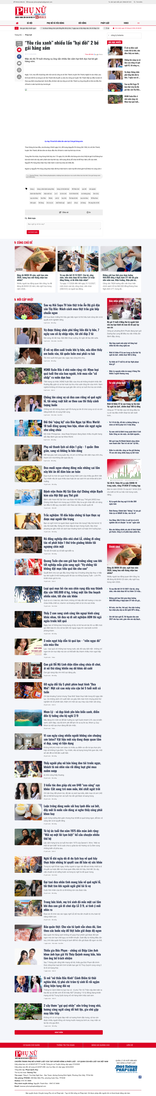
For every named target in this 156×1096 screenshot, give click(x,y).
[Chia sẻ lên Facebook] (19, 56)
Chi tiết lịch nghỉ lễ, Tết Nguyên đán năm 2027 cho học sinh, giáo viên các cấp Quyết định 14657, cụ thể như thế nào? (124, 618)
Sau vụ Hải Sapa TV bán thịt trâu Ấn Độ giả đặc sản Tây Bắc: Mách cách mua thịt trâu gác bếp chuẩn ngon (72, 309)
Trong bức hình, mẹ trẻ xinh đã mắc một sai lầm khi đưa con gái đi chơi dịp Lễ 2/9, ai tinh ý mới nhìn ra (72, 906)
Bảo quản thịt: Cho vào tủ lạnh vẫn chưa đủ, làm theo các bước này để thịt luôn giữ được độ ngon (72, 928)
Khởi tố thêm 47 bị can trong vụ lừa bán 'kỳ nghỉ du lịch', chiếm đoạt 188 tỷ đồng (125, 353)
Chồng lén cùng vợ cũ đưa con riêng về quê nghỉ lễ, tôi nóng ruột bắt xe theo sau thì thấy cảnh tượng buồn (72, 401)
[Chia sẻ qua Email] (19, 63)
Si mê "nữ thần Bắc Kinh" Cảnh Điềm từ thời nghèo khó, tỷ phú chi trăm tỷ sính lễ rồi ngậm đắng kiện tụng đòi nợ (71, 982)
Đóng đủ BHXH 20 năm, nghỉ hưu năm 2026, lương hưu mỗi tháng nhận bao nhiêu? (32, 277)
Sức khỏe (54, 606)
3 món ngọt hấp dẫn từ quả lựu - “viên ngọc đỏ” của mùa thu (72, 642)
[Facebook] (140, 1077)
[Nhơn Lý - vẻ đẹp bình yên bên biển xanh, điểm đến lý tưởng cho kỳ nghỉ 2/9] (28, 718)
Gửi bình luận (33, 232)
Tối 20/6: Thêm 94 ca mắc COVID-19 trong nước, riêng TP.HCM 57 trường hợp (123, 484)
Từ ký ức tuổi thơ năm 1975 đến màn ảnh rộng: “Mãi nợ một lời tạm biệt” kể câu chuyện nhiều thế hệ (71, 834)
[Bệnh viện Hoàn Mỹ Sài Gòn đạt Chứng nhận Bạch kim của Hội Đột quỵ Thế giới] (28, 497)
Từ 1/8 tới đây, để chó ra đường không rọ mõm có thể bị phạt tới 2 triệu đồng (124, 423)
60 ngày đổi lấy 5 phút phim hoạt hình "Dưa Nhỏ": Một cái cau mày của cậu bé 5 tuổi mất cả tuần (72, 688)
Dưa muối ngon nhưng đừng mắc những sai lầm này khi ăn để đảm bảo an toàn (72, 469)
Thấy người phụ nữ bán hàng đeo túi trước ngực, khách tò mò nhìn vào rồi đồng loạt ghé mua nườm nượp (72, 767)
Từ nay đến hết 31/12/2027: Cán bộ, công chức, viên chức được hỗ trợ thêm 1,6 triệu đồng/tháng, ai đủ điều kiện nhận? (77, 277)
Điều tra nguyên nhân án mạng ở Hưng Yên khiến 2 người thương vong (124, 372)
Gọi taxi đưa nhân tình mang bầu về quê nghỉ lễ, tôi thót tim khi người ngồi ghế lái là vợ (72, 884)
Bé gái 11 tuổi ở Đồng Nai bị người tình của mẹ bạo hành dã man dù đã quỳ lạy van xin (123, 324)
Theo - (63, 176)
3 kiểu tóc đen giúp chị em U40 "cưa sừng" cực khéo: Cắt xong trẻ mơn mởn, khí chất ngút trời (72, 787)
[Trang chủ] (17, 22)
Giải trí (53, 390)
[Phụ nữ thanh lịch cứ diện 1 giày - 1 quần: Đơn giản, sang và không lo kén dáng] (28, 453)
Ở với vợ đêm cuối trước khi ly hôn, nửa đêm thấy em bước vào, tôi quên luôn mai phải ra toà (103, 28)
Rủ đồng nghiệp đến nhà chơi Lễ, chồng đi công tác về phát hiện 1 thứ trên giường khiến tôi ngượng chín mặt (72, 542)
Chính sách (114, 546)
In (90, 212)
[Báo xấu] (19, 77)
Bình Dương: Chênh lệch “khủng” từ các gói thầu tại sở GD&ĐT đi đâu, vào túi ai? (125, 512)
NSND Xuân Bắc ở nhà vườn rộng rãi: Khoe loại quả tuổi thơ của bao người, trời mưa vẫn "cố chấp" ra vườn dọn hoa (71, 373)
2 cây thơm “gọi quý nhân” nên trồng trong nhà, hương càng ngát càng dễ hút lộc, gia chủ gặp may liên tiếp (72, 1009)
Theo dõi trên (89, 54)
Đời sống (53, 323)
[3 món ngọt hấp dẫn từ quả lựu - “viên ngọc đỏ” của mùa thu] (28, 647)
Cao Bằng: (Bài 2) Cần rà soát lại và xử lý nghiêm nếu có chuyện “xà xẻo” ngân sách (124, 521)
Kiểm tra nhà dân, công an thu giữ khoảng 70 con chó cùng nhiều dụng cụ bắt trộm (124, 451)
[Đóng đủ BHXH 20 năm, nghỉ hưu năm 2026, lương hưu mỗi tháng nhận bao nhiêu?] (35, 259)
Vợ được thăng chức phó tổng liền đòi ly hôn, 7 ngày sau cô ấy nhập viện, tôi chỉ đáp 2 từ (39, 28)
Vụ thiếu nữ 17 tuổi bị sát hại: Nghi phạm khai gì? (124, 363)
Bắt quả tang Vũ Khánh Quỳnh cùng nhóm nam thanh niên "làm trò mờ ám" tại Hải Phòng (124, 442)
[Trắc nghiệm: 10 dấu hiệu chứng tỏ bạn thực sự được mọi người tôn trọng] (28, 521)
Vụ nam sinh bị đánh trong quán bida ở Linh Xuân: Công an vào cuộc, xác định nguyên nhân (125, 432)
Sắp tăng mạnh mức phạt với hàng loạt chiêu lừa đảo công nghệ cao (123, 344)
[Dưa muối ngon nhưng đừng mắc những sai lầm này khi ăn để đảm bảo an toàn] (28, 474)
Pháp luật (19, 269)
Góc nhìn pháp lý (117, 301)
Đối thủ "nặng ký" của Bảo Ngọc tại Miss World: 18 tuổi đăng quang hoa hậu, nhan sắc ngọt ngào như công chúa (73, 426)
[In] (19, 70)
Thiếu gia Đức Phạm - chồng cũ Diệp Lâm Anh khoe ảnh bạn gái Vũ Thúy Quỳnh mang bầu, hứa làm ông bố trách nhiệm (72, 954)
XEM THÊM (59, 1032)
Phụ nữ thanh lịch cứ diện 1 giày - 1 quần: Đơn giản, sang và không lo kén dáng (71, 448)
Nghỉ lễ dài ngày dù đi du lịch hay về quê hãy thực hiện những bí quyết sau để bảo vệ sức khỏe (73, 860)
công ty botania (117, 35)
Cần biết (54, 508)
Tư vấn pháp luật (117, 382)
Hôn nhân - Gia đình (56, 341)
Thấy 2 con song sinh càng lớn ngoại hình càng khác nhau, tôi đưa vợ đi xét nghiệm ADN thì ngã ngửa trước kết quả (72, 617)
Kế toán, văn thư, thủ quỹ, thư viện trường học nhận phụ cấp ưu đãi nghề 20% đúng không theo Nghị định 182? (124, 608)
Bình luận (19, 44)
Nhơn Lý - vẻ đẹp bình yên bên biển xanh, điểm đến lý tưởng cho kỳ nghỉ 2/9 (71, 713)
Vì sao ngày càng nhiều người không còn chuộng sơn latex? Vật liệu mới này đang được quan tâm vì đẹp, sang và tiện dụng (72, 739)
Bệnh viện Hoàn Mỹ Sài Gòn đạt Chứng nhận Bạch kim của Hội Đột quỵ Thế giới (73, 493)
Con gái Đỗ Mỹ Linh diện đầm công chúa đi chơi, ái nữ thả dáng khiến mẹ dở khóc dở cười (72, 666)
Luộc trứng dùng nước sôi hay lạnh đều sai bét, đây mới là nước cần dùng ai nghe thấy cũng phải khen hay (73, 810)
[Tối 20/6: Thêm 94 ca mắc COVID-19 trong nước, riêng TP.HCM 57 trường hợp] (124, 469)
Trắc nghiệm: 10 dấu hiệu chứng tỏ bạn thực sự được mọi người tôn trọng (72, 517)
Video (53, 657)
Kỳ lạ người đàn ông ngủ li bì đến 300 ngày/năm (122, 502)
